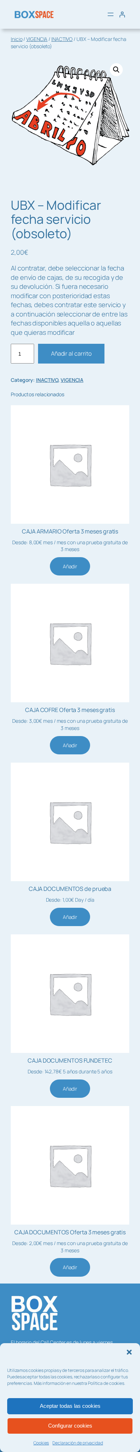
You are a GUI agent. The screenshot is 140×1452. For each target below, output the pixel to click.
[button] (129, 1352)
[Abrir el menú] (110, 14)
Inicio (16, 39)
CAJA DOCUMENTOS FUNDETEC (70, 1060)
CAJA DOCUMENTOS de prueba (70, 888)
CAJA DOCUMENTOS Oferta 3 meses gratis (70, 1232)
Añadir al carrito (71, 353)
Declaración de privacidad (77, 1443)
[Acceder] (122, 14)
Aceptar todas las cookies (70, 1406)
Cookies (41, 1443)
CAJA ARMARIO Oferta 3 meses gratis (70, 531)
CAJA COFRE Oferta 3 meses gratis (70, 710)
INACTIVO (62, 39)
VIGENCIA (36, 39)
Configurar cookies (70, 1426)
